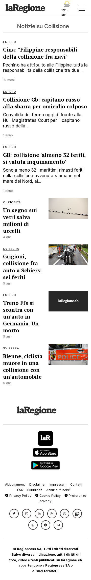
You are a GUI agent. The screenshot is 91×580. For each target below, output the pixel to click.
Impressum (58, 484)
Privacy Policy (19, 496)
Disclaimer (37, 484)
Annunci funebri (58, 490)
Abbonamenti (15, 484)
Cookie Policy (49, 496)
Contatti (76, 484)
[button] (14, 513)
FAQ (20, 490)
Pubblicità (34, 490)
